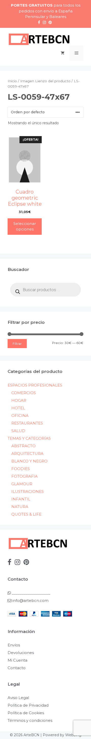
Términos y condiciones (30, 720)
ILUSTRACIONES (27, 491)
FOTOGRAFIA (24, 476)
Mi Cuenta (17, 660)
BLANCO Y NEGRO (29, 461)
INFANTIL (20, 499)
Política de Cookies (26, 712)
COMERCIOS (23, 392)
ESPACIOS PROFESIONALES (35, 385)
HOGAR (18, 400)
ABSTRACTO (23, 446)
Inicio (12, 81)
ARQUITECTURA (27, 453)
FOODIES (20, 468)
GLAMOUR (21, 483)
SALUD (18, 430)
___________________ (30, 592)
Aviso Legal (18, 697)
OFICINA (20, 415)
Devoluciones (21, 652)
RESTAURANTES (27, 423)
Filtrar (17, 344)
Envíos (14, 645)
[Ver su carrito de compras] (63, 53)
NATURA (19, 506)
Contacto (17, 667)
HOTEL (18, 408)
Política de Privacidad (28, 705)
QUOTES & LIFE (26, 514)
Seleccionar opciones (24, 226)
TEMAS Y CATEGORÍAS (29, 438)
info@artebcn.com (30, 600)
